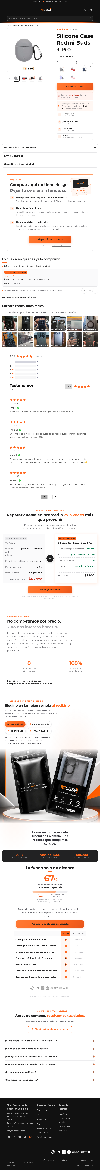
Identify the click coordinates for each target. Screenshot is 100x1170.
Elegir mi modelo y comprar (52, 1029)
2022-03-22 (14, 425)
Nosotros (63, 1114)
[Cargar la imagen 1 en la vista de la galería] (16, 78)
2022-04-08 (14, 403)
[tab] (15, 724)
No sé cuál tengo (44, 1137)
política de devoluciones (61, 246)
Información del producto (20, 147)
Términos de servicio (85, 1165)
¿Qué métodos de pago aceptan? (21, 1080)
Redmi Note (42, 1110)
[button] (8, 10)
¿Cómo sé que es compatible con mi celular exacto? (31, 1041)
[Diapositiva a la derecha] (47, 78)
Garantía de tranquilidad (19, 164)
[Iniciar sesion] (84, 10)
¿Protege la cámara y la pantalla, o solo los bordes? (30, 1064)
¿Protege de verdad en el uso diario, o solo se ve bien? (31, 1056)
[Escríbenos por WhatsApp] (30, 1137)
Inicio (9, 25)
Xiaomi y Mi (42, 1120)
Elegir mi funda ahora (50, 239)
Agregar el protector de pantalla (50, 924)
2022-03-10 (14, 451)
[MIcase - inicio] (46, 10)
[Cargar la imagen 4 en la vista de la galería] (40, 78)
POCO (39, 1115)
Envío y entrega (13, 155)
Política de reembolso (69, 1160)
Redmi (40, 1124)
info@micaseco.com (16, 1131)
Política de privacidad (49, 1160)
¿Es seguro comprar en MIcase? (20, 1072)
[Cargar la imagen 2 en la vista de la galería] (24, 78)
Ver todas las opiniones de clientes (19, 297)
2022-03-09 (14, 476)
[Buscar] (91, 18)
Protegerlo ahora (50, 589)
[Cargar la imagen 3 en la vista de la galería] (32, 78)
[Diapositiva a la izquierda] (9, 78)
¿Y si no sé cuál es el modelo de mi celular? (26, 1049)
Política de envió (86, 1160)
